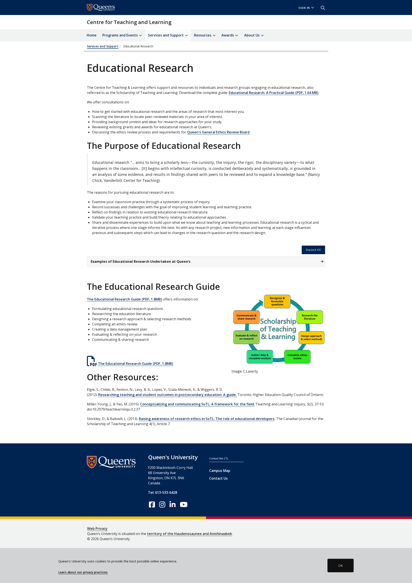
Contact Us (218, 478)
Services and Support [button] (166, 35)
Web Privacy (97, 528)
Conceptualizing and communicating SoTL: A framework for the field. (197, 404)
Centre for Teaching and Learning (129, 22)
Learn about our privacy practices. (83, 572)
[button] (321, 7)
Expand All (313, 250)
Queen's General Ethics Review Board (218, 132)
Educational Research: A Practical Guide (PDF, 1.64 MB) (273, 92)
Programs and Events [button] (120, 35)
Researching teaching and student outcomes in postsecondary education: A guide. (167, 394)
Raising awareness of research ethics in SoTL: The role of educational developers (206, 418)
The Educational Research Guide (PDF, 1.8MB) (124, 299)
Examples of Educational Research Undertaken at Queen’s (140, 261)
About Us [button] (252, 35)
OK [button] (340, 565)
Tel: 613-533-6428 (162, 492)
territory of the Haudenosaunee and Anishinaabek (189, 533)
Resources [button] (203, 35)
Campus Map (219, 470)
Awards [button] (228, 35)
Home (92, 35)
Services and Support (102, 46)
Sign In (304, 8)
